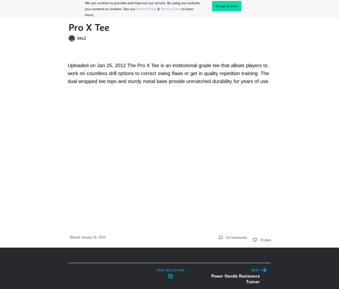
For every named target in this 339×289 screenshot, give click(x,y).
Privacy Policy (146, 9)
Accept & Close (226, 6)
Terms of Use (171, 9)
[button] (221, 237)
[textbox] (170, 133)
